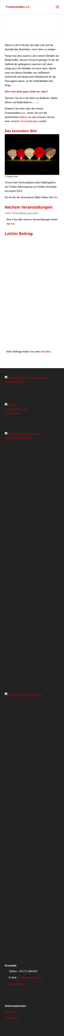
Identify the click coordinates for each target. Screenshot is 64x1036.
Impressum (11, 1011)
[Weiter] (61, 23)
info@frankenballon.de (29, 977)
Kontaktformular (18, 984)
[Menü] (57, 7)
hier (55, 197)
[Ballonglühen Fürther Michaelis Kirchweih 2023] (32, 154)
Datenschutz (12, 1017)
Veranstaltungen (29, 121)
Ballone (23, 117)
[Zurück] (3, 23)
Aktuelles (46, 351)
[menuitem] (57, 7)
